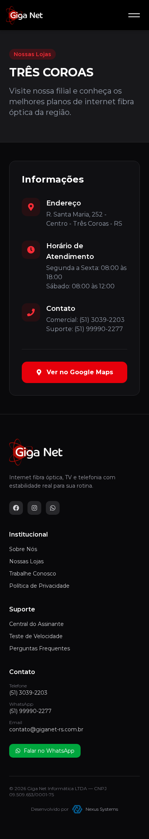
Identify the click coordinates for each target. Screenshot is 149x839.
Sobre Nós (23, 549)
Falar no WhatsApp (49, 750)
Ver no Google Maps (80, 372)
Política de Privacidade (39, 585)
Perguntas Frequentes (39, 648)
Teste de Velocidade (36, 636)
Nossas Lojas (26, 561)
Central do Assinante (36, 624)
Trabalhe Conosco (32, 573)
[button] (134, 15)
